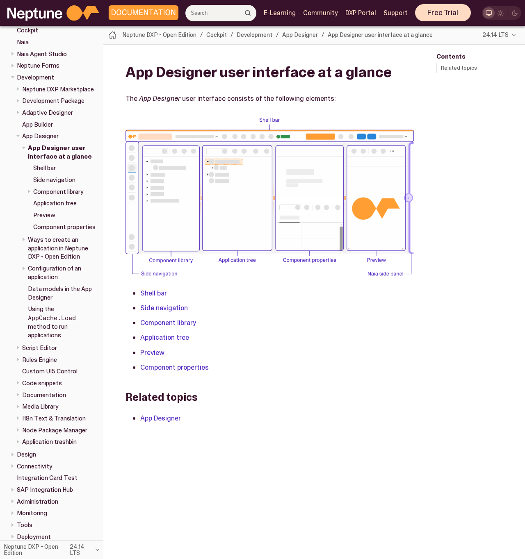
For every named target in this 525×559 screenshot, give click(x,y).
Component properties (64, 227)
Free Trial (442, 13)
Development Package (53, 101)
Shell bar (44, 168)
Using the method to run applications (52, 322)
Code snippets (42, 383)
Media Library (40, 406)
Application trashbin (49, 442)
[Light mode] (501, 12)
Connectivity (34, 466)
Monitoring (32, 513)
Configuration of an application (54, 272)
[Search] (248, 13)
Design (26, 454)
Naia (23, 42)
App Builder (37, 124)
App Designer (40, 136)
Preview (44, 215)
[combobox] (220, 13)
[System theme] (489, 12)
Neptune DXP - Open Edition (159, 35)
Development (35, 77)
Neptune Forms (38, 65)
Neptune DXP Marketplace (58, 89)
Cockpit (216, 35)
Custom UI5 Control (50, 371)
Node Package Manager (54, 430)
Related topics (459, 67)
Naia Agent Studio (42, 54)
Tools (24, 525)
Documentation (44, 395)
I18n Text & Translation (54, 418)
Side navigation (54, 180)
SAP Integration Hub (45, 490)
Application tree (55, 203)
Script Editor (39, 348)
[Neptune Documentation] (141, 13)
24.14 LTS (495, 35)
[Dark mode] (514, 13)
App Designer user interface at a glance (60, 151)
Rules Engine (39, 359)
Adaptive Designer (47, 113)
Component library (58, 191)
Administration (37, 501)
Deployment (34, 536)
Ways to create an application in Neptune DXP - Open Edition (58, 248)
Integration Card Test (47, 478)
